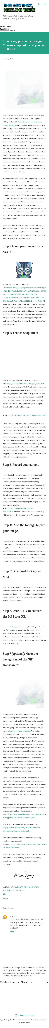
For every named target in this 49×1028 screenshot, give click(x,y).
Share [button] (5, 898)
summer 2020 (8, 890)
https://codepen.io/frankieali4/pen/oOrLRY (25, 383)
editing (13, 887)
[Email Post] (4, 895)
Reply (12, 931)
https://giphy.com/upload (21, 627)
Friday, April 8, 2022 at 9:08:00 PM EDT (27, 919)
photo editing (23, 887)
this (28, 158)
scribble (13, 916)
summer (35, 887)
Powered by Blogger (25, 1015)
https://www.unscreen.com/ (18, 731)
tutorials (19, 890)
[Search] (39, 4)
